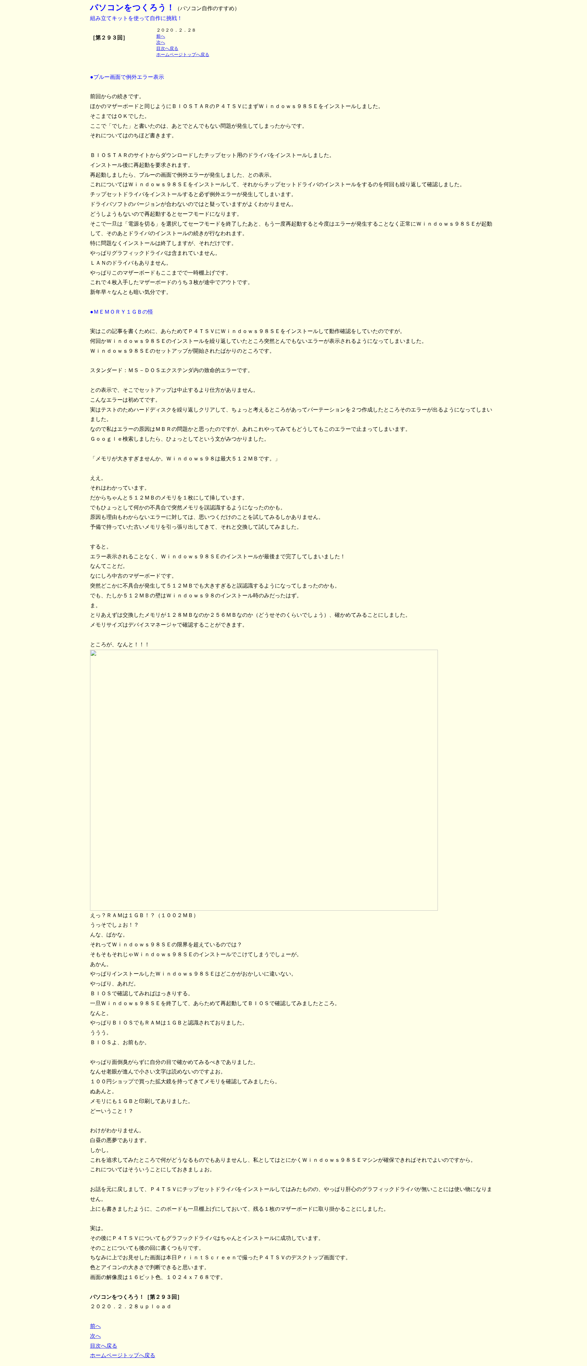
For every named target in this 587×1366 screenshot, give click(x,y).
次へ (160, 42)
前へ (160, 36)
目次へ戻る (167, 48)
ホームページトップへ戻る (182, 54)
